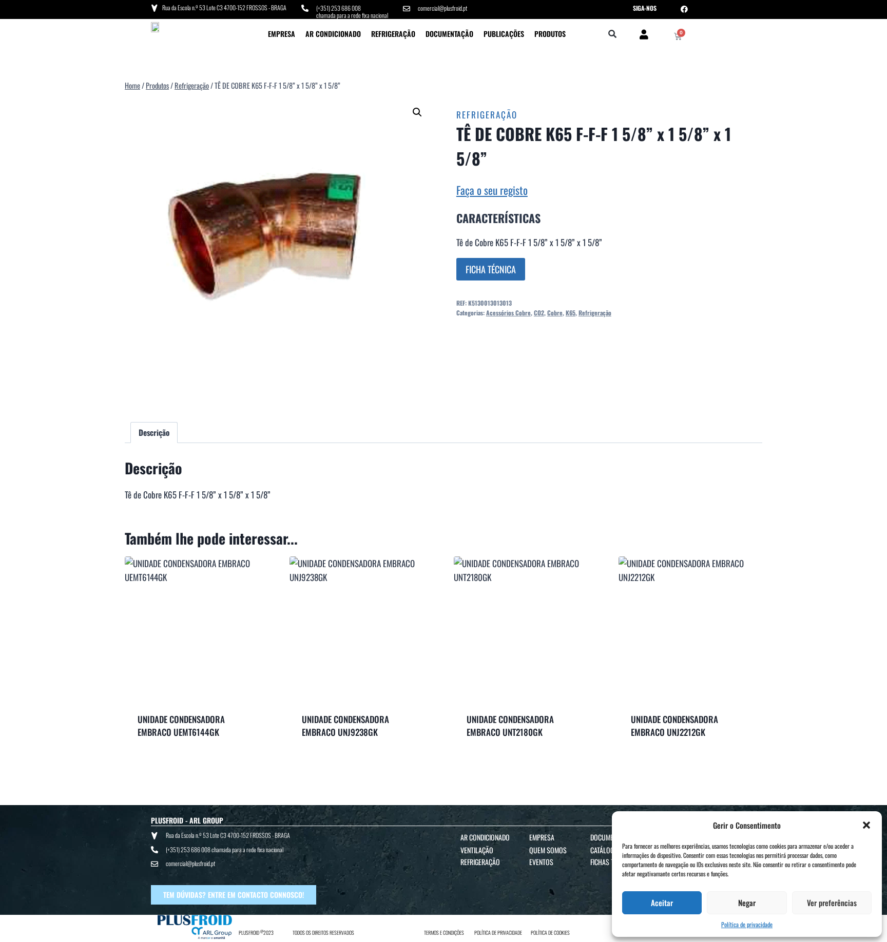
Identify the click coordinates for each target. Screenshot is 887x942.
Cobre (555, 312)
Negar (747, 902)
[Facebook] (684, 9)
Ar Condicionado (333, 33)
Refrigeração (393, 33)
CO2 (539, 312)
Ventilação (476, 850)
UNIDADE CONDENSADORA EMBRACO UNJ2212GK (674, 726)
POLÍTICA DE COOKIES (550, 932)
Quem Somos (548, 850)
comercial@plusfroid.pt (442, 8)
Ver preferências (832, 902)
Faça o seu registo (492, 190)
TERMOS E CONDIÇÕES (444, 932)
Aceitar (662, 902)
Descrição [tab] (154, 432)
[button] (866, 825)
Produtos (550, 33)
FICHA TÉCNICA (491, 269)
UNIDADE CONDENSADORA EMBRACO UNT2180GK (510, 726)
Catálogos (606, 850)
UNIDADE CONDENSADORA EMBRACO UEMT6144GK (181, 726)
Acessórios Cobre (508, 312)
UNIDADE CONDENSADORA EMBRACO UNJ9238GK (345, 726)
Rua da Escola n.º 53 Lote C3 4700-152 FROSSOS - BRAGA (224, 7)
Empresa (281, 33)
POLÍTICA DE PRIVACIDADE (498, 932)
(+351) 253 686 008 (338, 8)
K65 (570, 312)
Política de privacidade (747, 924)
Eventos (541, 861)
